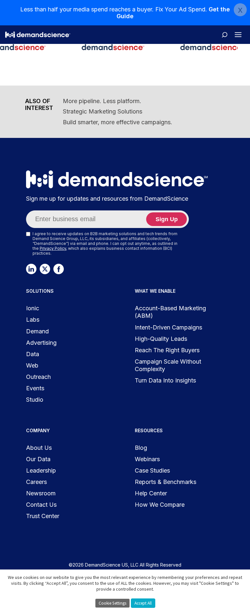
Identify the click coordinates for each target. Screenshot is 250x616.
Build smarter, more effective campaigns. (117, 122)
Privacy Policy (53, 248)
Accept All (143, 603)
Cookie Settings (112, 603)
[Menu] (238, 34)
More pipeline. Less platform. (102, 101)
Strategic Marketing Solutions (102, 111)
